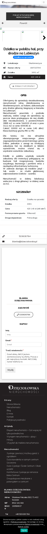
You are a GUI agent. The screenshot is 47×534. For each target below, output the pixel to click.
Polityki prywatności (32, 524)
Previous (3, 37)
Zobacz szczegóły (24, 86)
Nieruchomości (13, 407)
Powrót (23, 23)
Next (43, 37)
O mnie (10, 413)
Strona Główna (13, 404)
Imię (7, 330)
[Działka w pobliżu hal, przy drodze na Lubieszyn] (23, 28)
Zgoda (24, 530)
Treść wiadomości (15, 350)
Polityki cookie (23, 527)
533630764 (24, 314)
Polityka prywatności (16, 419)
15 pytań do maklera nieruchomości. (23, 442)
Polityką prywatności (18, 522)
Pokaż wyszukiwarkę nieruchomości (23, 16)
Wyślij (10, 369)
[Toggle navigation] (43, 2)
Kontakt (10, 416)
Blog (9, 410)
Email (9, 340)
